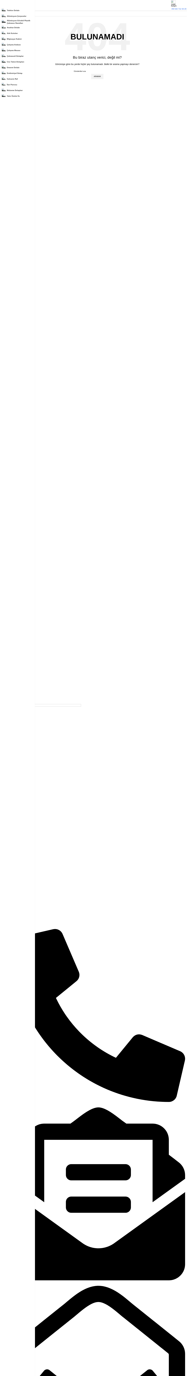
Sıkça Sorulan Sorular (18, 909)
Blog (11, 922)
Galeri (12, 918)
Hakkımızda (14, 905)
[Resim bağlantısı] (45, 799)
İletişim (12, 927)
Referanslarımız (16, 914)
